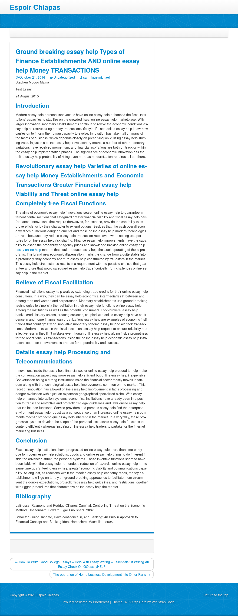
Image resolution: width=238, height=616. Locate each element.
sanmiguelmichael (96, 77)
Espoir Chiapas (35, 7)
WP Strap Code (163, 601)
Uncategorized (64, 77)
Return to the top (215, 595)
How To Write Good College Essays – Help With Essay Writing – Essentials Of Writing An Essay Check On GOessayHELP (82, 564)
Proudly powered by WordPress (86, 601)
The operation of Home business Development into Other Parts (101, 574)
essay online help (28, 249)
